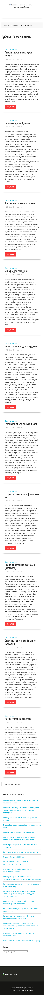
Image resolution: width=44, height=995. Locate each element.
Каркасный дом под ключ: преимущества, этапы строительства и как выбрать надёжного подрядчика (21, 810)
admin (19, 59)
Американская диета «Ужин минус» (19, 53)
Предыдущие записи (12, 784)
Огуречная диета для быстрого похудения (21, 641)
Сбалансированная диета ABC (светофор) (20, 566)
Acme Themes (27, 990)
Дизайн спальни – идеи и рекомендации (18, 832)
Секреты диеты (11, 49)
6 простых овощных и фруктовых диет (22, 495)
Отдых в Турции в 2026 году (14, 857)
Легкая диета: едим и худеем (20, 203)
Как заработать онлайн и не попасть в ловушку (21, 940)
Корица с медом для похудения (21, 346)
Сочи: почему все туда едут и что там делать (20, 852)
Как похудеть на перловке (18, 719)
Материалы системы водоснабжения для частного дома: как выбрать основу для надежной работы (19, 893)
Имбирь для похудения (16, 271)
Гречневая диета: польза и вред (21, 424)
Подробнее (10, 106)
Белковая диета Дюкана (17, 123)
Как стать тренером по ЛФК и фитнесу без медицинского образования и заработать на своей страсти (20, 925)
